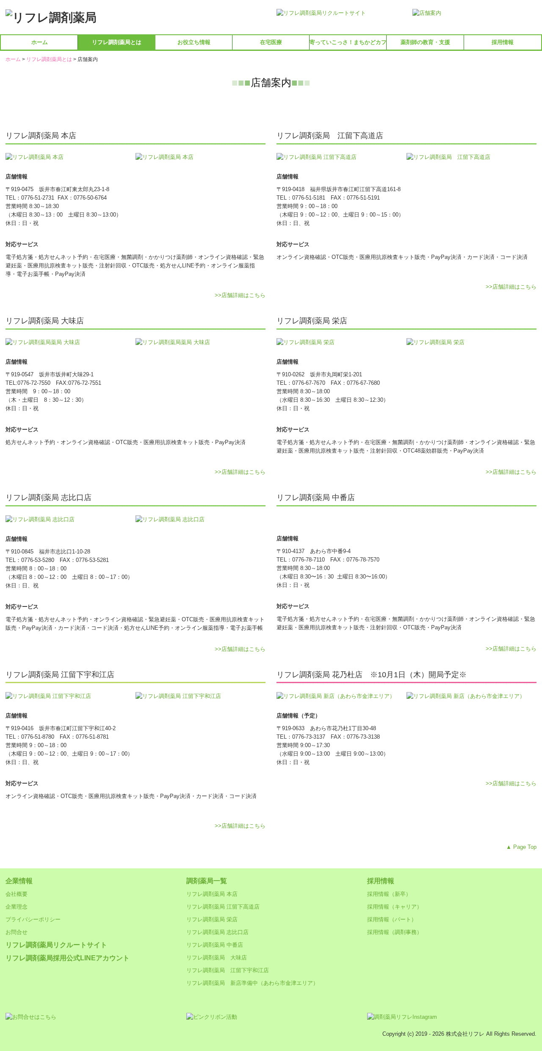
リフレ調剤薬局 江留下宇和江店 (227, 970)
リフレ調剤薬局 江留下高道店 (223, 907)
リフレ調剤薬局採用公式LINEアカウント (68, 958)
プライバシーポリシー (33, 919)
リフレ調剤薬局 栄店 (212, 919)
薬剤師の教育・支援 (425, 42)
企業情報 (19, 880)
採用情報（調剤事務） (394, 932)
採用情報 (503, 42)
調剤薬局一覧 (206, 880)
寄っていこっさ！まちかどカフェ (348, 42)
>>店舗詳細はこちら (240, 295)
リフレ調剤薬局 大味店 (216, 957)
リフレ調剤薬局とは (116, 42)
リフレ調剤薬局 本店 (212, 894)
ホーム (39, 42)
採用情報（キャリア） (394, 907)
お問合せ (17, 932)
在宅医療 (271, 42)
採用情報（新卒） (389, 894)
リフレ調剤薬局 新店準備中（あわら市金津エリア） (252, 983)
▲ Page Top (521, 847)
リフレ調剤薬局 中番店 (214, 945)
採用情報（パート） (392, 919)
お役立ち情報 (193, 42)
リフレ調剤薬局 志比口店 (217, 932)
